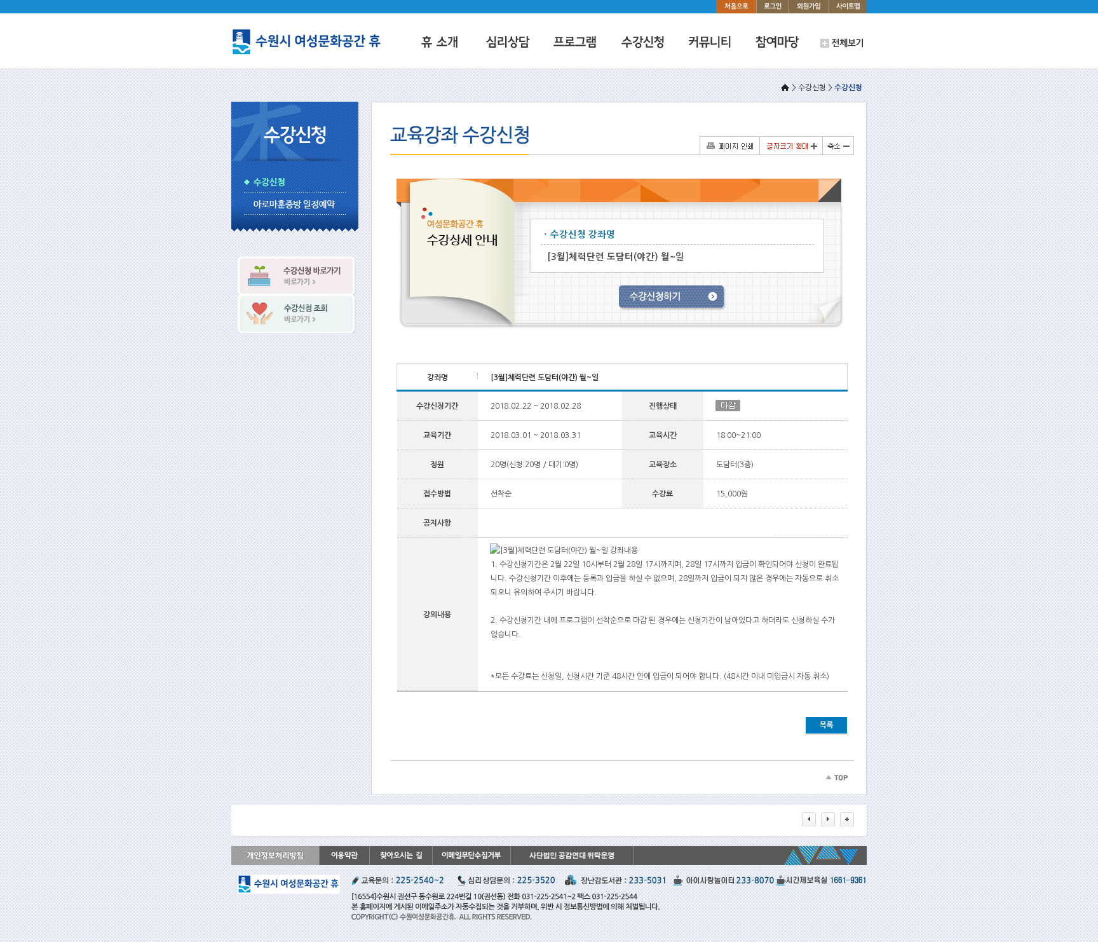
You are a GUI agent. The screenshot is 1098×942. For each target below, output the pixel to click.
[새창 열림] (572, 862)
